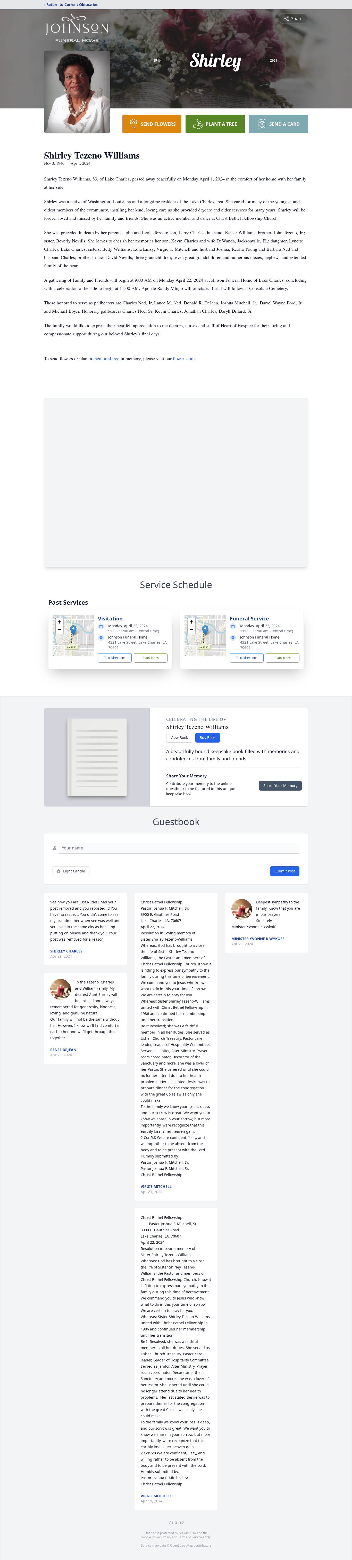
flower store (184, 358)
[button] (73, 630)
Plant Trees (151, 658)
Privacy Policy (161, 1537)
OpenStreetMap (181, 1545)
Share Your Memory (280, 785)
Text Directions (114, 658)
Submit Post (284, 871)
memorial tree (106, 358)
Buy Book (207, 737)
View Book (179, 737)
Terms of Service (190, 1537)
